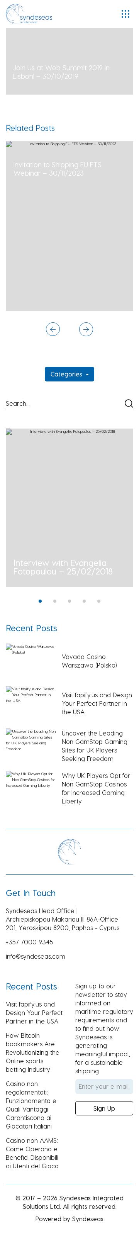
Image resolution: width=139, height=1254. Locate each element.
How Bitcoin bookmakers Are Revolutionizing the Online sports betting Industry (32, 1052)
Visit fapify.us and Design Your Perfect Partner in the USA (34, 1012)
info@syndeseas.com (35, 956)
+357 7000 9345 (29, 942)
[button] (53, 330)
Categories (66, 374)
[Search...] (69, 404)
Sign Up (104, 1108)
